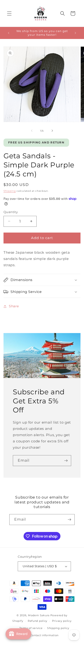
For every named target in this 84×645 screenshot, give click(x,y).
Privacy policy (62, 620)
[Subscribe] (66, 460)
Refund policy (37, 620)
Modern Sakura (38, 615)
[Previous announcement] (9, 33)
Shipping (10, 190)
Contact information (44, 635)
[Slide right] (52, 131)
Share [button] (14, 306)
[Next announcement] (75, 33)
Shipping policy (58, 628)
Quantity (11, 212)
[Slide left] (32, 131)
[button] (9, 13)
